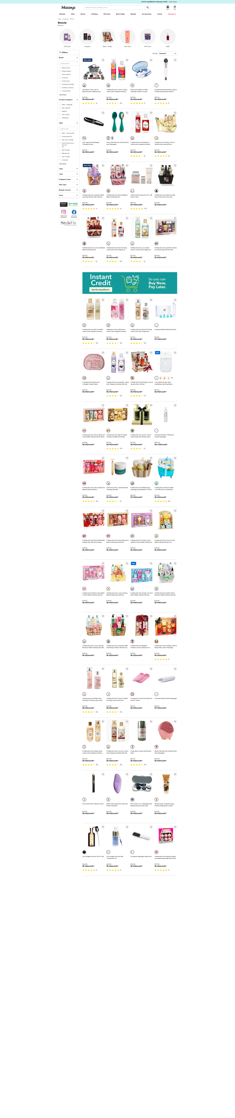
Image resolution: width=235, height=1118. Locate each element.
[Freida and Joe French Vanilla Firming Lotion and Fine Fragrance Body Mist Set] (117, 678)
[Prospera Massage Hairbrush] (142, 836)
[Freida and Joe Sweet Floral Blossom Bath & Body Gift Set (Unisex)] (166, 572)
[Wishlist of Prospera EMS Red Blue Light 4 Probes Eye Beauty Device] (175, 60)
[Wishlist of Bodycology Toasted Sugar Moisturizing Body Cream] (175, 774)
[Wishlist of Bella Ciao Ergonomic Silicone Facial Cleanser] (127, 774)
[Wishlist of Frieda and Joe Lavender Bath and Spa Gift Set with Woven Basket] (103, 165)
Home (159, 14)
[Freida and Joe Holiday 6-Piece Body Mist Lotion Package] (166, 625)
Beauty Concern (65, 190)
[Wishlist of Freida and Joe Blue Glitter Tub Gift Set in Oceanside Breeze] (175, 458)
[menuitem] (62, 14)
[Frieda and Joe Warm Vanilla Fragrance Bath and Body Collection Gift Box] (117, 414)
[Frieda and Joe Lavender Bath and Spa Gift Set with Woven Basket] (93, 174)
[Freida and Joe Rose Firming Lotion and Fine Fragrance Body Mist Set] (117, 227)
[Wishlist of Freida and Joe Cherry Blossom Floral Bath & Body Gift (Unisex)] (103, 405)
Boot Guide (120, 14)
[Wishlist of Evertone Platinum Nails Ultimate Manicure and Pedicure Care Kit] (151, 60)
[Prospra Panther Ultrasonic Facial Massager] (166, 414)
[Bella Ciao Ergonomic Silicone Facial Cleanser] (117, 783)
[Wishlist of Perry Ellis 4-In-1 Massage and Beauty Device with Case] (151, 774)
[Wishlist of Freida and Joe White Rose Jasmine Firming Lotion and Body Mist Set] (103, 668)
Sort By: (155, 53)
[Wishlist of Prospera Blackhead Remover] (175, 300)
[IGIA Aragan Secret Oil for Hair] (93, 836)
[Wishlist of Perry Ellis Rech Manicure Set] (103, 774)
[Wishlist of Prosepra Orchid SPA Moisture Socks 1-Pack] (151, 668)
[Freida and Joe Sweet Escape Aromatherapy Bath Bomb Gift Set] (166, 836)
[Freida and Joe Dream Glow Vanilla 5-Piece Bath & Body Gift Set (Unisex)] (142, 520)
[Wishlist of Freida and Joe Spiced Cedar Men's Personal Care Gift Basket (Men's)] (175, 165)
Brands (133, 14)
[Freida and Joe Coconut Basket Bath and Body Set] (93, 227)
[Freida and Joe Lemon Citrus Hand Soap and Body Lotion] (142, 414)
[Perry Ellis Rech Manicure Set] (93, 783)
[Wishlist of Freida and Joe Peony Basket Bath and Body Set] (127, 165)
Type (61, 169)
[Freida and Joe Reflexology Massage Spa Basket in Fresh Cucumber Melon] (142, 467)
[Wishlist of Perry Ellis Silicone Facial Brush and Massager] (127, 112)
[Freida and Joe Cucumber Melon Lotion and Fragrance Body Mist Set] (142, 227)
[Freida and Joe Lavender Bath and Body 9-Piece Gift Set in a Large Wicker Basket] (117, 625)
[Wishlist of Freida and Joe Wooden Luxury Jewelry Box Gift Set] (151, 352)
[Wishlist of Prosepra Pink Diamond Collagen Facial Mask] (103, 352)
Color (61, 174)
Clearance (172, 14)
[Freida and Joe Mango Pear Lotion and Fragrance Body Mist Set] (93, 730)
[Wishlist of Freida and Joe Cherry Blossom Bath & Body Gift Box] (103, 458)
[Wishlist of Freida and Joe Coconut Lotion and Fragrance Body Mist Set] (127, 721)
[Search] (148, 7)
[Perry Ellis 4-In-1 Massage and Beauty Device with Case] (142, 783)
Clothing (94, 14)
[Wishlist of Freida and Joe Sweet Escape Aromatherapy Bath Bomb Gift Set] (175, 827)
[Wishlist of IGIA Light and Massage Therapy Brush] (103, 112)
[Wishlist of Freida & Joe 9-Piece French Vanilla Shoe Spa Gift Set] (175, 112)
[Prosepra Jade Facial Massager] (166, 678)
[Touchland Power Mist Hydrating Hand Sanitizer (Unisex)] (166, 362)
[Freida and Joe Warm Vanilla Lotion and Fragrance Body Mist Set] (93, 309)
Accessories (146, 14)
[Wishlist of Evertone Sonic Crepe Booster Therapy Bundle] (127, 458)
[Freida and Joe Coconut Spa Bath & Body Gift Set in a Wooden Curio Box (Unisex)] (166, 520)
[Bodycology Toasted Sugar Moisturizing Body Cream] (166, 783)
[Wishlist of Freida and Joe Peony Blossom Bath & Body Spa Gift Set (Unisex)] (127, 510)
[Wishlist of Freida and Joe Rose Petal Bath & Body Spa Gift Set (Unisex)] (103, 510)
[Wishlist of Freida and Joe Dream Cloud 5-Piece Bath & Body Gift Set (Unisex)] (151, 563)
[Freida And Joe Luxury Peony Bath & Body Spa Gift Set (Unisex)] (117, 572)
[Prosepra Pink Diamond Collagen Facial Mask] (93, 362)
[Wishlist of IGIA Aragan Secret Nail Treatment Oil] (127, 827)
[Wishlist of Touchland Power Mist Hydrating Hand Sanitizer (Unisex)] (175, 352)
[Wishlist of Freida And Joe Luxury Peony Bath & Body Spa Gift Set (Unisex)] (127, 563)
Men (73, 14)
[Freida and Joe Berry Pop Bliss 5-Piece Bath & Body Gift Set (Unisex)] (93, 572)
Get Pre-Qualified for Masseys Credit (154, 2)
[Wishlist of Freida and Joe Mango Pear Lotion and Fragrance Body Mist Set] (103, 721)
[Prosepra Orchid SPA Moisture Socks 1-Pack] (142, 678)
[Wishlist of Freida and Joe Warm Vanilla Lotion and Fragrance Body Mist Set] (103, 300)
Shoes (83, 14)
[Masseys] (68, 8)
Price (61, 195)
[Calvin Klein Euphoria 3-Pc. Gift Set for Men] (142, 174)
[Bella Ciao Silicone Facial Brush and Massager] (166, 730)
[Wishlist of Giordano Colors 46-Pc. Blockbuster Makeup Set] (103, 60)
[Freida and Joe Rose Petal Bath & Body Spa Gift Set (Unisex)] (93, 520)
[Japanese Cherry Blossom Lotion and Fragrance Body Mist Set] (117, 309)
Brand (61, 57)
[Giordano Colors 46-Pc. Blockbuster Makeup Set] (93, 69)
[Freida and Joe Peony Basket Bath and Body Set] (117, 174)
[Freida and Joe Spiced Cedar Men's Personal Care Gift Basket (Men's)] (166, 174)
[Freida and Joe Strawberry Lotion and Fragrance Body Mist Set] (142, 122)
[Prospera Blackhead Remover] (166, 309)
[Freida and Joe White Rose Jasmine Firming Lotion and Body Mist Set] (93, 678)
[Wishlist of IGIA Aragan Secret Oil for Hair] (103, 827)
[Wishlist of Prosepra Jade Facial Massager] (175, 668)
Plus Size (107, 14)
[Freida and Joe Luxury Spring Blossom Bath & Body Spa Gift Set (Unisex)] (93, 625)
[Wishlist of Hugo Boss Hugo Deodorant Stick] (151, 721)
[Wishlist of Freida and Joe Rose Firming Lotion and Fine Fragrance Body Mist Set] (127, 218)
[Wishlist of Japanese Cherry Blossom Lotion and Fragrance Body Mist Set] (127, 300)
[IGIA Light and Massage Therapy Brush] (93, 122)
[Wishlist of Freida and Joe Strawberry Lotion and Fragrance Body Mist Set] (151, 112)
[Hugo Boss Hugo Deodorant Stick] (142, 730)
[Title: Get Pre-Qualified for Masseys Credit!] (129, 283)
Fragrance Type (65, 179)
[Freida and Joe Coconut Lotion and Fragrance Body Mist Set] (117, 730)
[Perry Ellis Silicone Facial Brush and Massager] (117, 122)
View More (62, 94)
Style (61, 123)
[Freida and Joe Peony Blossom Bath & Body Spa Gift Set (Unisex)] (117, 520)
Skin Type (62, 185)
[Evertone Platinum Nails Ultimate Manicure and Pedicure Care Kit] (142, 69)
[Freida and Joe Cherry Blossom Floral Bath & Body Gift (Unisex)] (93, 414)
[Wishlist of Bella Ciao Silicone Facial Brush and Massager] (175, 721)
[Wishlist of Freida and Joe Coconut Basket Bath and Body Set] (103, 218)
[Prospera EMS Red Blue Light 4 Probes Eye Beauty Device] (166, 69)
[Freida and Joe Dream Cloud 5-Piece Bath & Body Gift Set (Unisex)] (142, 572)
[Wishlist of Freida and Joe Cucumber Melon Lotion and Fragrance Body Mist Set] (151, 218)
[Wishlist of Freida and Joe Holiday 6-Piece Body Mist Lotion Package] (175, 616)
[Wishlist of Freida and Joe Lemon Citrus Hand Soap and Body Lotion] (151, 405)
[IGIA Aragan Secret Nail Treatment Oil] (117, 836)
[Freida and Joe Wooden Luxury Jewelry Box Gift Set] (142, 362)
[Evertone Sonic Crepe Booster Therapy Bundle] (117, 467)
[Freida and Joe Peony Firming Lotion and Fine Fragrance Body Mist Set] (142, 309)
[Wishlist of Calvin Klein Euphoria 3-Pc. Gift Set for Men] (151, 165)
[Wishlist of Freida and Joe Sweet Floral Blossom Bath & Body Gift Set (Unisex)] (175, 563)
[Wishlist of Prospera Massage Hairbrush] (151, 827)
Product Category (65, 100)
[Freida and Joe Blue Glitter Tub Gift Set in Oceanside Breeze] (166, 467)
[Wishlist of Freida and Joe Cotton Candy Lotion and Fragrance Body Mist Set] (127, 60)
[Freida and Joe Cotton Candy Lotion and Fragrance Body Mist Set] (117, 69)
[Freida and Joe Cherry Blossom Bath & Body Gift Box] (93, 467)
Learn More (173, 2)
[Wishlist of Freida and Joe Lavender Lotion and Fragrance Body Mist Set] (127, 352)
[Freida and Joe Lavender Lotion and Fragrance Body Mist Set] (117, 362)
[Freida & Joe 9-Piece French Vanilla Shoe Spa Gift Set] (166, 122)
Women (62, 14)
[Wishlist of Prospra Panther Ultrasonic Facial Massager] (175, 405)
